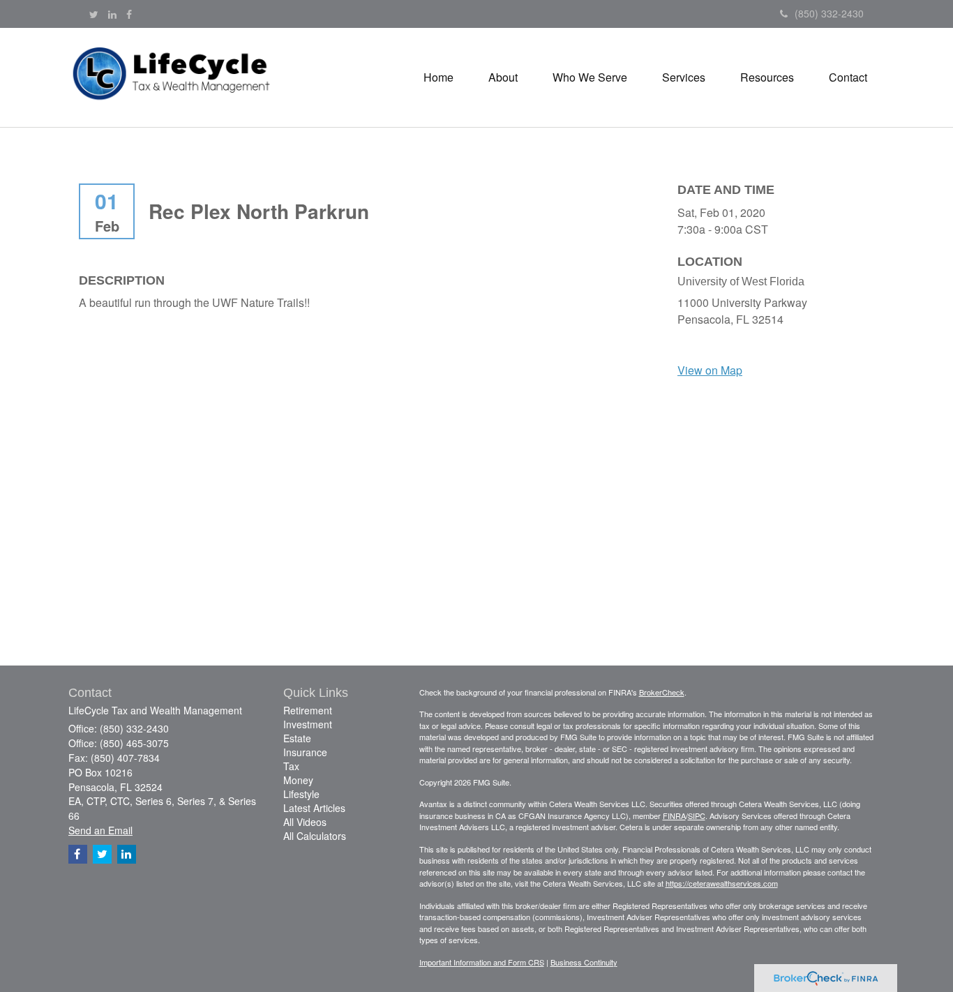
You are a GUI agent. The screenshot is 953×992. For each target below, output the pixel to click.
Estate (297, 738)
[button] (503, 77)
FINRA (674, 815)
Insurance (305, 752)
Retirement (307, 710)
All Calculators (314, 836)
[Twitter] (93, 14)
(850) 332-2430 (829, 13)
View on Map (709, 370)
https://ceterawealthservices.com (722, 883)
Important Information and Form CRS (481, 962)
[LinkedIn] (112, 14)
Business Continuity (583, 962)
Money (298, 780)
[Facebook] (129, 14)
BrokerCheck (661, 692)
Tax (291, 766)
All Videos (305, 822)
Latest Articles (314, 808)
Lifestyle (301, 794)
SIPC (696, 815)
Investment (307, 724)
